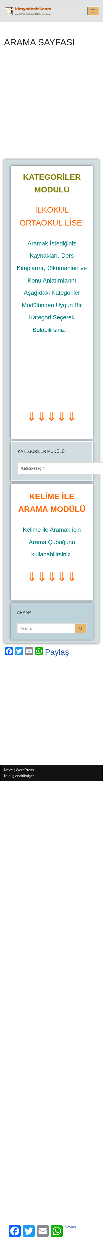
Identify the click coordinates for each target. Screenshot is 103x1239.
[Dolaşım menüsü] (93, 11)
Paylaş (57, 652)
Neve (8, 770)
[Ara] (80, 628)
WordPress (25, 770)
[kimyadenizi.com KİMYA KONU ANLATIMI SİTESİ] (29, 11)
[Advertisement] (51, 106)
